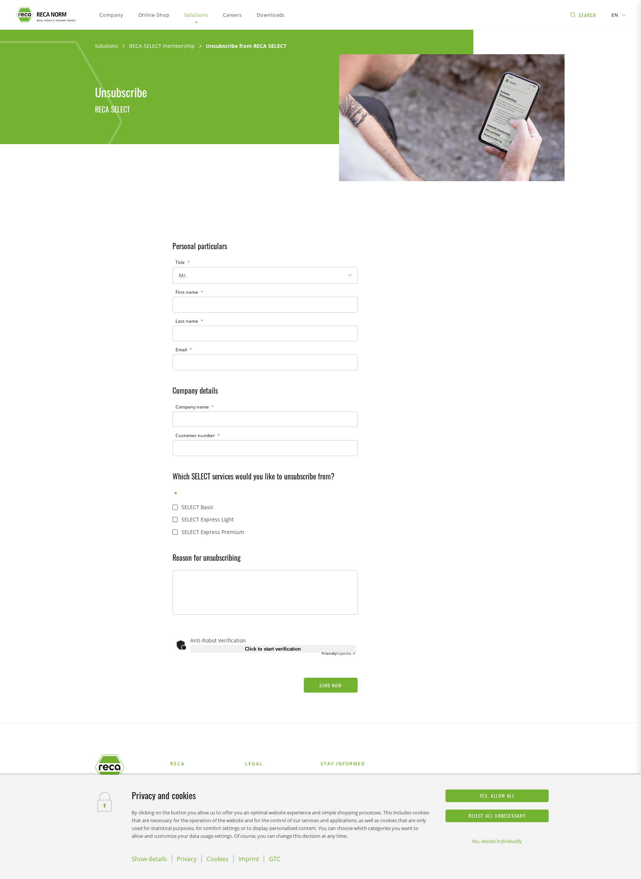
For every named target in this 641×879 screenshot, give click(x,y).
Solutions (106, 45)
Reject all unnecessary (497, 816)
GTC (274, 859)
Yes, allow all (497, 795)
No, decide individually (497, 841)
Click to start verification (273, 649)
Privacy (187, 859)
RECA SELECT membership (162, 45)
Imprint (249, 859)
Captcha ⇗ (338, 653)
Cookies (218, 859)
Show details (149, 859)
